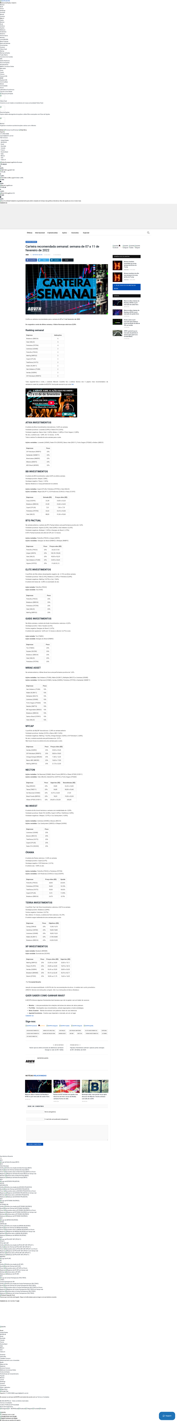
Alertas (2, 51)
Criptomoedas (52, 233)
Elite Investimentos (91, 1030)
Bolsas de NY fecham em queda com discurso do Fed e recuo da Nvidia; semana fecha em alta (65, 1097)
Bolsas (2, 84)
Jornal (2, 1379)
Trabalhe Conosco (5, 1358)
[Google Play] (4, 1391)
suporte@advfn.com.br (6, 135)
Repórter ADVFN (37, 254)
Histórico (2, 33)
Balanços (2, 30)
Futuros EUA (3, 76)
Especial (86, 233)
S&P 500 (12, 170)
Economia (75, 233)
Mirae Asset (62, 1033)
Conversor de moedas (6, 57)
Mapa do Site (4, 1364)
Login (17, 1301)
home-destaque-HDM (49, 1033)
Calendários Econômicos (7, 89)
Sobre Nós (3, 1356)
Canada (3, 148)
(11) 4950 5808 (4, 134)
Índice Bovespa (17, 162)
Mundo (2, 14)
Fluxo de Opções (4, 62)
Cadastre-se (3, 203)
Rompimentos (4, 64)
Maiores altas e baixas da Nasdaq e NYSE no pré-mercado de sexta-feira (131, 302)
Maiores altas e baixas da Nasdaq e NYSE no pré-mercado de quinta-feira (131, 312)
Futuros (2, 74)
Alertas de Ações (5, 53)
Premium (16, 130)
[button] (8, 1416)
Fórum (2, 8)
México (3, 156)
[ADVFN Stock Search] (0, 3)
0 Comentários (57, 254)
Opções (2, 28)
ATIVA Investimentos (33, 1030)
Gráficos (2, 26)
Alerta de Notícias (5, 43)
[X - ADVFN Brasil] (12, 1408)
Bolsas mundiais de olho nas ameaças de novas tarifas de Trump (131, 275)
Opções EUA (3, 80)
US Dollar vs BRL (18, 177)
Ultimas (104, 1033)
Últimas (29, 233)
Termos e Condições (43, 1397)
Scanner (2, 16)
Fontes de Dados (5, 1372)
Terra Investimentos (92, 1033)
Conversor (3, 1385)
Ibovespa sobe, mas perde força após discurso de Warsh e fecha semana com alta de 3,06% (94, 1097)
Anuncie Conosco (5, 1368)
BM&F (1, 78)
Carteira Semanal (31, 241)
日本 (2, 157)
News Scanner (4, 41)
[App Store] (3, 1389)
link (72, 384)
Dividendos (3, 32)
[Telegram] (29, 1408)
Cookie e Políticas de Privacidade (9, 1404)
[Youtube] (36, 1408)
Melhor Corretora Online (7, 66)
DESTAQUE (62, 1030)
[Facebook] (21, 1408)
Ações (64, 233)
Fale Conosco (4, 137)
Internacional (40, 233)
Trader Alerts (4, 55)
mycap (72, 1033)
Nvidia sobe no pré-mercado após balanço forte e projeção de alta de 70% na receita (132, 322)
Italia (2, 154)
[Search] (148, 233)
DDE (1, 59)
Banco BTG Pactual (49, 1030)
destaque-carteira (75, 1030)
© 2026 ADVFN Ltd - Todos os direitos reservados (14, 1401)
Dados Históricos (5, 60)
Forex (1, 70)
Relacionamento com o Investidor (9, 1360)
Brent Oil (12, 193)
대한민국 (3, 159)
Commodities (4, 82)
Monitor (2, 5)
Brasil (2, 144)
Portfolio (2, 12)
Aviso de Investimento (6, 1406)
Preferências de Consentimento (9, 1374)
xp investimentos (32, 1036)
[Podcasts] (42, 1408)
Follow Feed (3, 49)
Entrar (2, 130)
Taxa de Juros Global (6, 91)
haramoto (126, 269)
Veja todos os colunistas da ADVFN (125, 287)
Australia (3, 146)
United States (5, 140)
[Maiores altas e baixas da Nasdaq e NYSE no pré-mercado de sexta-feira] (38, 1086)
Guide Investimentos (33, 1033)
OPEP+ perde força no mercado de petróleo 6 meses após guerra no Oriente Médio (131, 333)
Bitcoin (11, 185)
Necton (80, 1033)
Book (1, 6)
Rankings (2, 10)
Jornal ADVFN (4, 39)
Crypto (2, 72)
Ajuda (1, 1362)
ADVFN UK (4, 142)
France (3, 150)
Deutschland (4, 152)
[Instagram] (3, 1408)
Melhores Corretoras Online (8, 1370)
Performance (4, 35)
